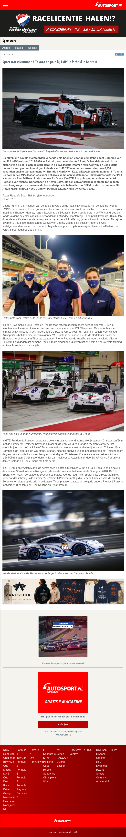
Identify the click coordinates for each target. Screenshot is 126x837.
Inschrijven (63, 724)
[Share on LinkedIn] (122, 54)
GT (45, 750)
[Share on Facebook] (116, 54)
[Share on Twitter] (119, 54)
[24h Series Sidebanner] (63, 636)
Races (19, 47)
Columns (101, 777)
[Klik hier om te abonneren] (63, 693)
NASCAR (62, 757)
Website (32, 47)
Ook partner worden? (74, 663)
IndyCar (21, 757)
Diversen (101, 750)
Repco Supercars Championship (51, 773)
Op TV (113, 750)
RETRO (87, 750)
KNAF (6, 750)
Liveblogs (101, 765)
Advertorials (103, 781)
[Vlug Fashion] (63, 591)
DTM (46, 757)
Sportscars (49, 754)
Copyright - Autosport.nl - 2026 (63, 832)
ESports (100, 754)
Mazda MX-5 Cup (7, 773)
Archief (6, 47)
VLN (45, 781)
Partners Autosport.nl (52, 663)
